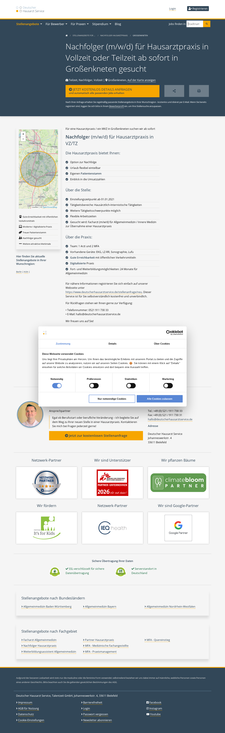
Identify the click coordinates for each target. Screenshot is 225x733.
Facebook (155, 702)
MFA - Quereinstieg (158, 640)
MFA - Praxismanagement (100, 651)
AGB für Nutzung (28, 708)
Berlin (19, 271)
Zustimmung (63, 343)
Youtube (155, 714)
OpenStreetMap (49, 207)
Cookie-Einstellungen (31, 720)
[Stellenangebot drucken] (199, 91)
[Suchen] (206, 24)
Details (113, 343)
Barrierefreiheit (92, 702)
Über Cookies (162, 343)
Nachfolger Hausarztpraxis (114, 35)
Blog (118, 24)
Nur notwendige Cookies (112, 398)
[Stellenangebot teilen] (174, 91)
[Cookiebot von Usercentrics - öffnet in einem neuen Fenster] (168, 332)
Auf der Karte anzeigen (141, 80)
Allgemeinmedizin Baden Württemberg (47, 606)
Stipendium (100, 24)
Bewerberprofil (116, 106)
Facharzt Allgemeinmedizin (39, 640)
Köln (26, 271)
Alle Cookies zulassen (159, 398)
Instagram (155, 708)
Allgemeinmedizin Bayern (100, 606)
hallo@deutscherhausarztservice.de (170, 419)
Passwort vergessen (95, 714)
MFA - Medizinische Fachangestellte (106, 645)
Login (172, 8)
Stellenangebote (27, 24)
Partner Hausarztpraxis (99, 640)
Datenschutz (26, 714)
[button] (23, 133)
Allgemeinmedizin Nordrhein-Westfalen (170, 606)
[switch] (94, 385)
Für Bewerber (55, 24)
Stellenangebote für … (84, 35)
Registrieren (200, 8)
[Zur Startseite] (67, 35)
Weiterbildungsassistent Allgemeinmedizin (49, 651)
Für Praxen (78, 24)
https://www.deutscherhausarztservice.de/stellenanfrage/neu (104, 292)
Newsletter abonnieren (97, 720)
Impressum (25, 702)
